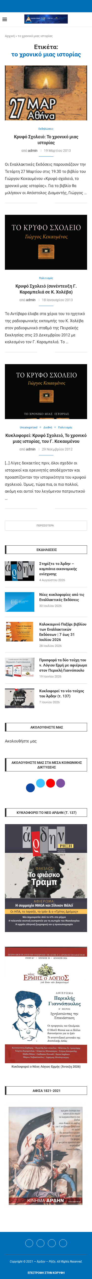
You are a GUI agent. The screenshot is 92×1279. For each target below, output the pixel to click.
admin (33, 151)
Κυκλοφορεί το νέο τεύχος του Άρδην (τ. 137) (61, 693)
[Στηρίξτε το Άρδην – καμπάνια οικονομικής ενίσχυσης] (19, 571)
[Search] (87, 20)
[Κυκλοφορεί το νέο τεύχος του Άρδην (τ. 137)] (19, 698)
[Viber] (63, 1243)
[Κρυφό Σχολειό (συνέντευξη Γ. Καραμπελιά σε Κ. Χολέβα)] (46, 242)
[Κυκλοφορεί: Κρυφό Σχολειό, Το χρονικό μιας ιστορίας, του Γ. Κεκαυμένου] (46, 391)
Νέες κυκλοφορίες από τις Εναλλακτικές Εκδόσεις (61, 597)
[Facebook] (40, 6)
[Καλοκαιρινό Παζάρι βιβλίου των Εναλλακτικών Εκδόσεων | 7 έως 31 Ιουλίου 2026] (19, 631)
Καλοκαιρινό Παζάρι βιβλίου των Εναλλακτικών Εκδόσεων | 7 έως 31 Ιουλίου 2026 (62, 632)
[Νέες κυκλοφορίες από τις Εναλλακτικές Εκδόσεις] (19, 602)
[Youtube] (52, 1243)
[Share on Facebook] (41, 203)
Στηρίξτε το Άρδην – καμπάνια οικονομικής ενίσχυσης (58, 569)
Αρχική (10, 36)
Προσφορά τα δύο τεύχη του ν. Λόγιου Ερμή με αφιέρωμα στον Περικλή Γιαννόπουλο (63, 665)
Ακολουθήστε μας (21, 741)
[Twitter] (40, 1243)
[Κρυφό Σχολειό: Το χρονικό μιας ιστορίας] (46, 92)
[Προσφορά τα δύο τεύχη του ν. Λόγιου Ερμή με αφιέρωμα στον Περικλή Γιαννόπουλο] (19, 667)
